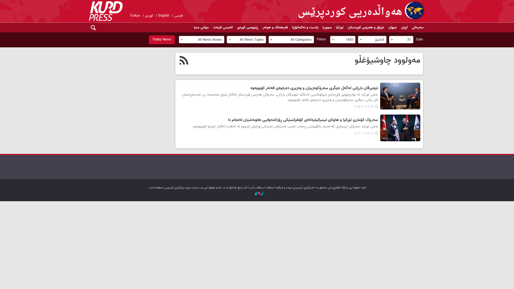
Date (419, 39)
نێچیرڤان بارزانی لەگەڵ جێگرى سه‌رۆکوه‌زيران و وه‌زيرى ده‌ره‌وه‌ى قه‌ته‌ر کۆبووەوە (314, 88)
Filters (321, 39)
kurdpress (362, 10)
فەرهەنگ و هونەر (275, 27)
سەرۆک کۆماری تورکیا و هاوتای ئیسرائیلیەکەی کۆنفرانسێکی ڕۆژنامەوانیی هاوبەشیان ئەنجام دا (303, 120)
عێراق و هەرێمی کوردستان (366, 27)
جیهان (392, 27)
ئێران (404, 27)
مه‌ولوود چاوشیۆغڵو (387, 60)
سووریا (327, 27)
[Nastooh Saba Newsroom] (257, 194)
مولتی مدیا (201, 27)
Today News (161, 39)
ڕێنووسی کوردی (247, 27)
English (163, 15)
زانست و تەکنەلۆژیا (305, 27)
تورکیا (339, 27)
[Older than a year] (400, 96)
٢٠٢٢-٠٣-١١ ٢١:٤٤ (364, 107)
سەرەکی (418, 27)
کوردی (149, 15)
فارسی (178, 15)
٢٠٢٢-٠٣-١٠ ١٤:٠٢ (364, 133)
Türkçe (135, 15)
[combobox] (401, 39)
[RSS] (184, 61)
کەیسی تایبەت (223, 27)
